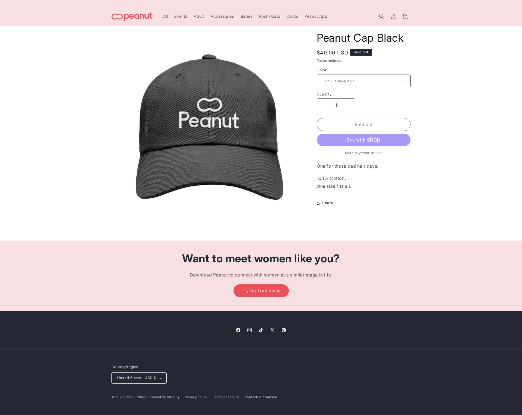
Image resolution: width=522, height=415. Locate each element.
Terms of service (226, 397)
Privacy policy (196, 397)
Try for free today (261, 290)
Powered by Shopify (163, 397)
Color (322, 70)
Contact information (261, 397)
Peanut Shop (136, 397)
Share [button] (327, 203)
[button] (382, 16)
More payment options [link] (363, 153)
